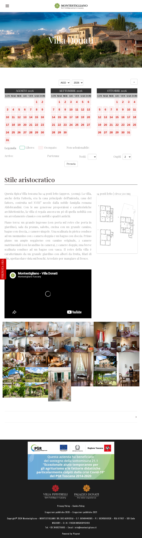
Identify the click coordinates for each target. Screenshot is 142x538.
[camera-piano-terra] (36, 344)
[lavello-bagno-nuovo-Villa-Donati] (59, 329)
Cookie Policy (79, 506)
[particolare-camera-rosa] (82, 369)
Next (131, 224)
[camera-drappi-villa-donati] (128, 344)
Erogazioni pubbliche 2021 (85, 512)
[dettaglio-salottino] (128, 369)
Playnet (76, 533)
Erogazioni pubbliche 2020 (57, 512)
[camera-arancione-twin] (82, 344)
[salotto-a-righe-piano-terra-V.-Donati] (14, 344)
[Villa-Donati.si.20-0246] (36, 390)
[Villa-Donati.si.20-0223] (14, 374)
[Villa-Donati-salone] (14, 329)
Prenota (71, 163)
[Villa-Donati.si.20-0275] (14, 390)
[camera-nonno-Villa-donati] (128, 329)
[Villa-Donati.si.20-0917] (105, 363)
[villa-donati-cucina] (59, 359)
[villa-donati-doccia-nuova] (82, 329)
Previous (102, 224)
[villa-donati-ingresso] (36, 359)
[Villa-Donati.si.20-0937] (59, 384)
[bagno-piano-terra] (59, 344)
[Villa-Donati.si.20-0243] (105, 378)
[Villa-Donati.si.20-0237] (36, 374)
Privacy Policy (63, 506)
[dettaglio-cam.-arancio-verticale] (105, 339)
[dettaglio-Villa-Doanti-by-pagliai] (14, 359)
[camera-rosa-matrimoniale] (36, 329)
